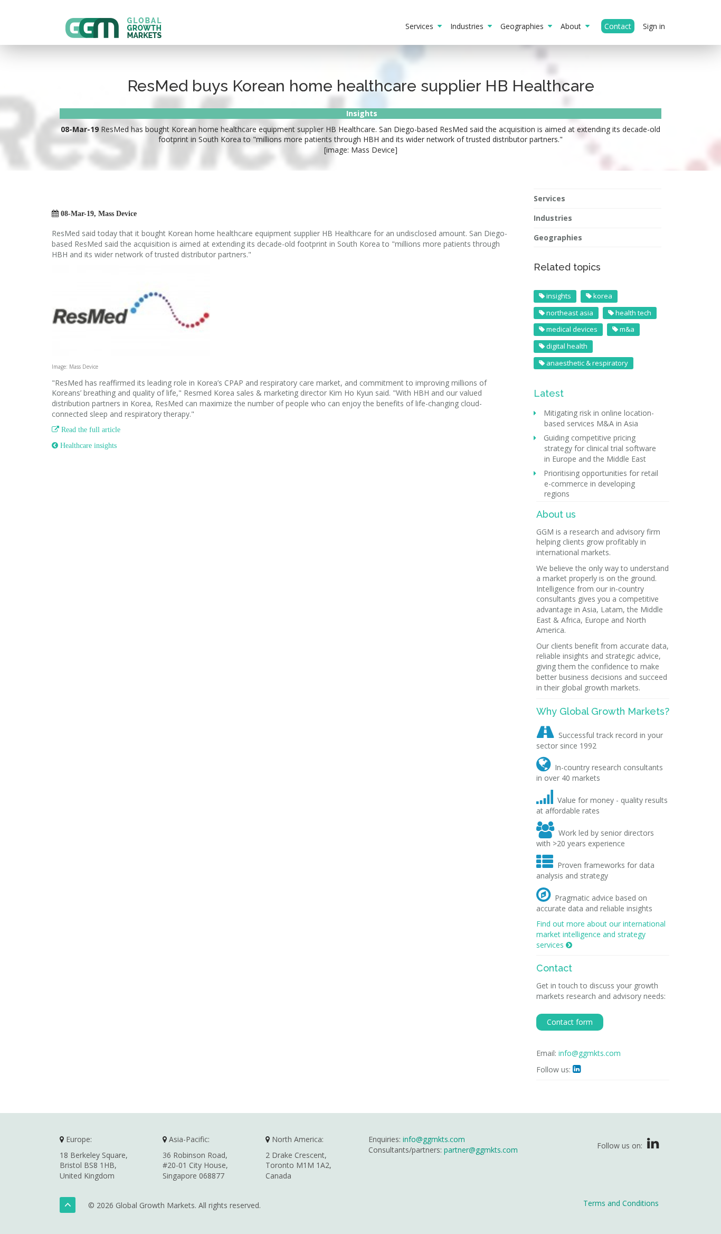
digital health (566, 346)
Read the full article (86, 429)
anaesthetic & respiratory (586, 363)
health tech (632, 312)
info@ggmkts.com (589, 1053)
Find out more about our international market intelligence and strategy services (601, 934)
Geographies (524, 26)
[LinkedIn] (652, 1145)
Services (421, 26)
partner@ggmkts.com (481, 1150)
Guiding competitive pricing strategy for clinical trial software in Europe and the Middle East (600, 448)
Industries (469, 26)
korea (602, 296)
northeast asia (569, 312)
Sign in (654, 26)
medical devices (571, 329)
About (573, 26)
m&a (626, 329)
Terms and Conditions (621, 1203)
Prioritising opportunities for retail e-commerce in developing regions (601, 483)
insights (558, 296)
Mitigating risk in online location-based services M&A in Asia (599, 418)
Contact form (570, 1022)
